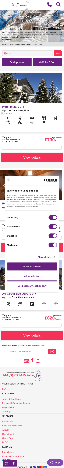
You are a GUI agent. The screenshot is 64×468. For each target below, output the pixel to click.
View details (32, 157)
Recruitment (8, 434)
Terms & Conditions (11, 399)
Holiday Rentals (13, 44)
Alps (28, 44)
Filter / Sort (48, 62)
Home (4, 44)
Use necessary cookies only (32, 286)
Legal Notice (8, 407)
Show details (44, 257)
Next (56, 88)
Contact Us (7, 421)
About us (6, 430)
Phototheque (8, 452)
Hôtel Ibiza (9, 106)
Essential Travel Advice (13, 456)
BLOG (5, 442)
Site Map (6, 411)
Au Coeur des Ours (15, 293)
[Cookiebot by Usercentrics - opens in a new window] (48, 180)
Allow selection (32, 276)
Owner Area (7, 438)
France (23, 44)
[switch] (53, 226)
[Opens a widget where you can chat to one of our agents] (55, 463)
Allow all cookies (32, 266)
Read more (7, 40)
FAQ (4, 389)
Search (58, 53)
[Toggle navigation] (3, 5)
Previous (4, 88)
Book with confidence (12, 425)
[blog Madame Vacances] (26, 361)
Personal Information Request (16, 403)
